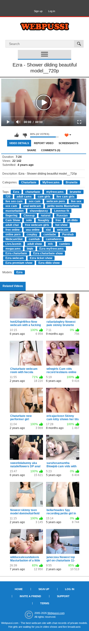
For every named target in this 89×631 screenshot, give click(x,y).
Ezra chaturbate (16, 253)
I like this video (17, 135)
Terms (44, 603)
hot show (61, 225)
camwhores (54, 239)
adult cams (24, 196)
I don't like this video (25, 135)
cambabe (49, 234)
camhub (34, 239)
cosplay (32, 234)
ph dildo (72, 220)
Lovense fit (61, 210)
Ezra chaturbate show (48, 253)
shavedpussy (39, 210)
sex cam (34, 201)
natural (45, 215)
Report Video (44, 143)
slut (48, 229)
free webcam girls (37, 225)
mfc (50, 244)
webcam (62, 229)
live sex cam (14, 201)
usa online (33, 229)
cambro (64, 244)
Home (19, 589)
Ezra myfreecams (51, 248)
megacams (13, 248)
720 (7, 196)
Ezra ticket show (41, 258)
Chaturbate (28, 182)
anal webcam (32, 206)
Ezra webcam (14, 258)
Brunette (72, 182)
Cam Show (12, 220)
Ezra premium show (18, 263)
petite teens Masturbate (63, 206)
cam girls (44, 196)
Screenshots (68, 143)
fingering (11, 215)
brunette (75, 192)
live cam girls (65, 196)
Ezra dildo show (49, 263)
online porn (12, 234)
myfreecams (55, 192)
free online (12, 229)
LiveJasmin (13, 244)
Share (31, 150)
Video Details (19, 143)
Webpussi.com (56, 613)
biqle (30, 248)
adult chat (12, 225)
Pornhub (68, 234)
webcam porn (56, 201)
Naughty (43, 220)
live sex (76, 201)
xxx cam (11, 206)
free (58, 220)
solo (29, 220)
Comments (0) (50, 150)
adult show (34, 244)
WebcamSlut (14, 239)
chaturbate (32, 192)
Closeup (29, 215)
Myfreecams (51, 182)
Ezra (16, 192)
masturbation (14, 210)
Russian (62, 215)
